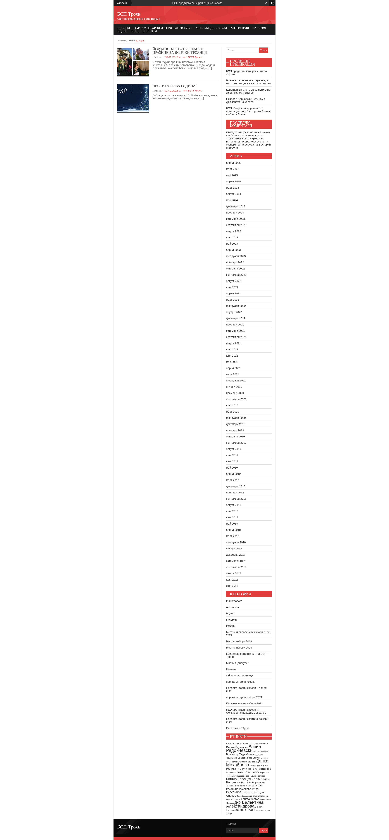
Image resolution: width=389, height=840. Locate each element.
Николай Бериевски (253, 782)
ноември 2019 (235, 430)
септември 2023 (236, 225)
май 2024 (232, 200)
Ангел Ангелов (233, 743)
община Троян (245, 809)
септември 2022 (236, 274)
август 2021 (233, 343)
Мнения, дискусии (211, 27)
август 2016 (233, 573)
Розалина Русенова (238, 789)
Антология (240, 27)
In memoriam (234, 601)
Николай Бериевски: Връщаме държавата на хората (245, 100)
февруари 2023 (236, 256)
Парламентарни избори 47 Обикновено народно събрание (246, 711)
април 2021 (233, 368)
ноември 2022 (235, 262)
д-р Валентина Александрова (244, 804)
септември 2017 (236, 567)
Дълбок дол (255, 766)
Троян (239, 796)
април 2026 (233, 162)
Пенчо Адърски (240, 786)
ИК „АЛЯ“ (241, 769)
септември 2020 (236, 399)
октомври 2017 (235, 560)
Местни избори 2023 (239, 647)
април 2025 (233, 181)
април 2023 (233, 249)
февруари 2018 (236, 542)
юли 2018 (232, 511)
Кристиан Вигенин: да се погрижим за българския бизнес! (248, 91)
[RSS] (266, 3)
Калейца (230, 772)
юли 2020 (232, 405)
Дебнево (251, 762)
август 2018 (233, 504)
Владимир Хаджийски (239, 754)
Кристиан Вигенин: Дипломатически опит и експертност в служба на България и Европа (248, 143)
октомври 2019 (235, 436)
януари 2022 (234, 312)
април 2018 (233, 529)
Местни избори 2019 (239, 641)
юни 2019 (232, 461)
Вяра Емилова (254, 758)
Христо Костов (250, 799)
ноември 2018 (235, 492)
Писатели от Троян (238, 728)
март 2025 (232, 187)
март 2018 (232, 536)
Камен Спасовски (247, 772)
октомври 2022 (235, 268)
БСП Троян (128, 14)
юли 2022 (232, 287)
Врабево (242, 758)
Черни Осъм (265, 799)
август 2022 (233, 281)
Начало (121, 40)
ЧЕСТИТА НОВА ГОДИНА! (175, 86)
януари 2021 (234, 386)
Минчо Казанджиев (241, 779)
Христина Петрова (258, 796)
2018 (130, 40)
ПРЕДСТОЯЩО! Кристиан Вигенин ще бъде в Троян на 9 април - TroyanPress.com (248, 135)
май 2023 (232, 243)
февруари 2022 (236, 305)
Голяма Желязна (239, 762)
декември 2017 (235, 554)
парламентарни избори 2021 (244, 697)
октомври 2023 (235, 218)
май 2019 (232, 467)
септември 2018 (236, 498)
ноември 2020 (235, 393)
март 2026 (232, 169)
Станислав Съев (249, 792)
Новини (123, 27)
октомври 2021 (235, 330)
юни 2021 (232, 355)
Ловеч (247, 776)
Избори (230, 625)
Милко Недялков (258, 776)
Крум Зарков (238, 776)
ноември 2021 (235, 324)
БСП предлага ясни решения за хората (197, 3)
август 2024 (233, 193)
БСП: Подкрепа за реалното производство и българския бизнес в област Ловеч (248, 111)
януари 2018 (234, 548)
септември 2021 (236, 337)
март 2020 (232, 411)
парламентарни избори (240, 681)
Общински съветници (239, 675)
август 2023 (233, 231)
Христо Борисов (233, 799)
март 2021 (232, 374)
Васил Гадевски (237, 747)
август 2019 (233, 448)
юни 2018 (232, 517)
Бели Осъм (263, 744)
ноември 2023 (235, 212)
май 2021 (232, 361)
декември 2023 (235, 206)
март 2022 (232, 299)
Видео (122, 30)
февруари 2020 (236, 417)
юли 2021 (232, 349)
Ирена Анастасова (258, 768)
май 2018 (232, 523)
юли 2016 (232, 579)
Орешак (229, 786)
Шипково (230, 803)
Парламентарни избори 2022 (244, 703)
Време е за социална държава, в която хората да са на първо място (248, 82)
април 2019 (233, 473)
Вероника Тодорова (260, 751)
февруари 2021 (236, 380)
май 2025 (232, 175)
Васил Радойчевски (243, 748)
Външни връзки (144, 30)
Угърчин (245, 796)
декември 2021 (235, 318)
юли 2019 (232, 455)
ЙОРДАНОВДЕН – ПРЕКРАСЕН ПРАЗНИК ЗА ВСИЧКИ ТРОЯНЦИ (180, 50)
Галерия (259, 27)
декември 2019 (235, 424)
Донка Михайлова (247, 763)
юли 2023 (232, 237)
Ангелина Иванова (249, 743)
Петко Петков (255, 785)
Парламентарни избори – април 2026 (163, 27)
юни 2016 (232, 585)
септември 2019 (236, 442)
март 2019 (232, 480)
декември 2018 (235, 486)
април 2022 (233, 293)
